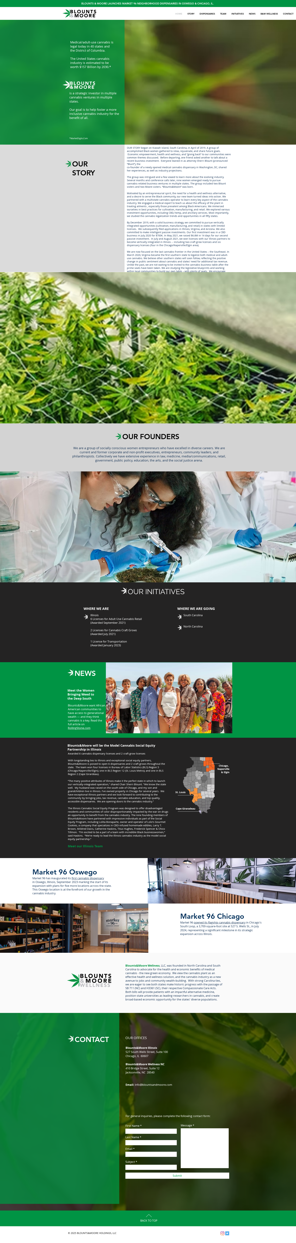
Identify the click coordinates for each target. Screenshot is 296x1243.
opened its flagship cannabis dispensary (219, 922)
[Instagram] (222, 1233)
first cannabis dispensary (88, 878)
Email (128, 1148)
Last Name (132, 1137)
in (33, 882)
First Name (132, 1125)
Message (186, 1125)
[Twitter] (227, 1233)
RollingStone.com (79, 728)
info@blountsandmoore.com (153, 1085)
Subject (130, 1161)
